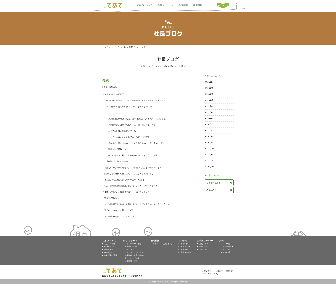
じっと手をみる (227, 246)
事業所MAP (109, 252)
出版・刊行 (203, 246)
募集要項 (184, 249)
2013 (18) (209, 148)
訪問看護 (183, 5)
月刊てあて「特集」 (133, 258)
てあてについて (144, 5)
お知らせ (203, 249)
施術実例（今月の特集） (135, 255)
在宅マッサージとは (133, 243)
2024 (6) (209, 94)
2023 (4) (209, 100)
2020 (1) (209, 118)
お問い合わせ (207, 271)
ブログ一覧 (121, 47)
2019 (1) (208, 124)
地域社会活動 (109, 246)
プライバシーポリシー (211, 274)
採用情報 (197, 5)
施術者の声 (185, 246)
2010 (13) (209, 166)
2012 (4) (209, 154)
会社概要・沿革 (110, 255)
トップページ (107, 47)
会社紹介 (184, 243)
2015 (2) (209, 136)
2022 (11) (209, 106)
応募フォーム (186, 252)
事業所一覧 (108, 249)
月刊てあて (203, 243)
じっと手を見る (213, 182)
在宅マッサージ (165, 5)
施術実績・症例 (131, 261)
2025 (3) (209, 88)
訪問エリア (129, 249)
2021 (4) (209, 112)
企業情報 (220, 271)
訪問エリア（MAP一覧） (135, 252)
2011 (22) (209, 160)
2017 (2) (208, 130)
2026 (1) (209, 82)
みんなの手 (211, 190)
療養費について (131, 246)
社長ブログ (133, 47)
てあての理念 (109, 243)
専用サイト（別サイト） (163, 243)
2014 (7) (209, 142)
